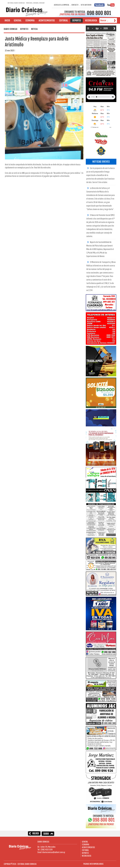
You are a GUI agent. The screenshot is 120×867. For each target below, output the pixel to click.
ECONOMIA (85, 844)
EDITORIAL (85, 850)
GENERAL (85, 841)
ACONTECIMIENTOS (88, 847)
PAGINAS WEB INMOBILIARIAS (93, 863)
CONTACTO (74, 5)
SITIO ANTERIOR (86, 5)
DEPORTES (85, 853)
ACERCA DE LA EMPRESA (61, 5)
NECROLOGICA (86, 855)
